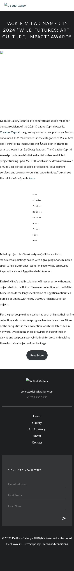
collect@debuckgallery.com (37, 391)
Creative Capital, (10, 132)
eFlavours (16, 544)
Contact (37, 442)
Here (32, 178)
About (37, 436)
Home (37, 416)
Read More (37, 355)
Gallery (37, 422)
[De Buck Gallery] (15, 5)
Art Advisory (36, 429)
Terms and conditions (55, 544)
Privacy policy (32, 544)
